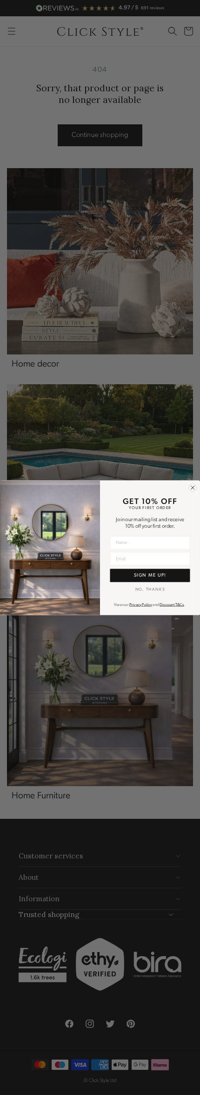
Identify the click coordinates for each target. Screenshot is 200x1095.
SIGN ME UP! (150, 575)
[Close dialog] (193, 487)
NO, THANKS (150, 589)
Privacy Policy (140, 605)
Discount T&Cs (172, 605)
